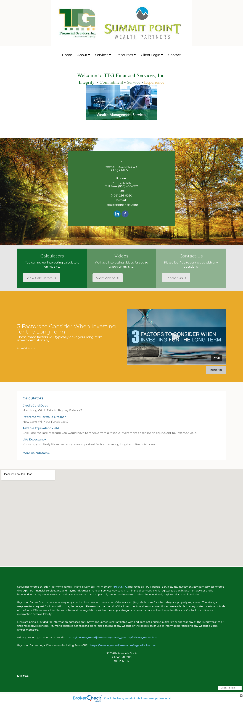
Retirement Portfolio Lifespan (45, 417)
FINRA (116, 586)
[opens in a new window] (121, 119)
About (82, 55)
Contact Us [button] (174, 278)
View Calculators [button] (40, 278)
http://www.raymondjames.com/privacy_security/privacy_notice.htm (113, 637)
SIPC (124, 586)
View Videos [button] (105, 278)
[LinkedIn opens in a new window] (117, 214)
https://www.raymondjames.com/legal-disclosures (122, 645)
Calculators (33, 398)
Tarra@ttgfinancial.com (121, 204)
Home (67, 55)
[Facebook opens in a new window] (125, 214)
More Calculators (36, 453)
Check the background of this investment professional (137, 698)
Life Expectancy (34, 439)
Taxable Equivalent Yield (41, 428)
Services (101, 55)
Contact (174, 55)
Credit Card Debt (35, 405)
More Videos (26, 348)
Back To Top (228, 687)
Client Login (150, 55)
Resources (124, 55)
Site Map (23, 675)
